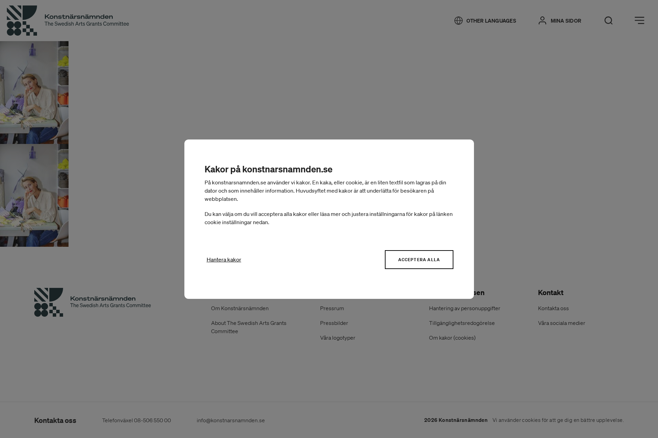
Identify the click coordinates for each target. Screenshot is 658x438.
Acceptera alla (419, 260)
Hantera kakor (224, 259)
